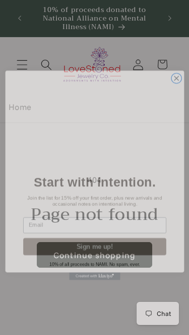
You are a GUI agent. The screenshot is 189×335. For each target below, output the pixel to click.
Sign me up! (94, 239)
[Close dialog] (176, 71)
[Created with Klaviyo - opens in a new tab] (94, 269)
